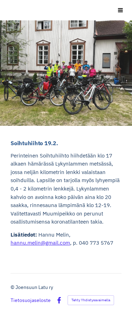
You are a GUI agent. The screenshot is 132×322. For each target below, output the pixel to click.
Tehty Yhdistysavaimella (90, 300)
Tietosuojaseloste (31, 300)
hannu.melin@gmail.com (40, 242)
